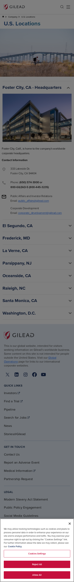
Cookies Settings (37, 553)
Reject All (37, 564)
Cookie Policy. (15, 546)
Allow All (36, 575)
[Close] (70, 524)
